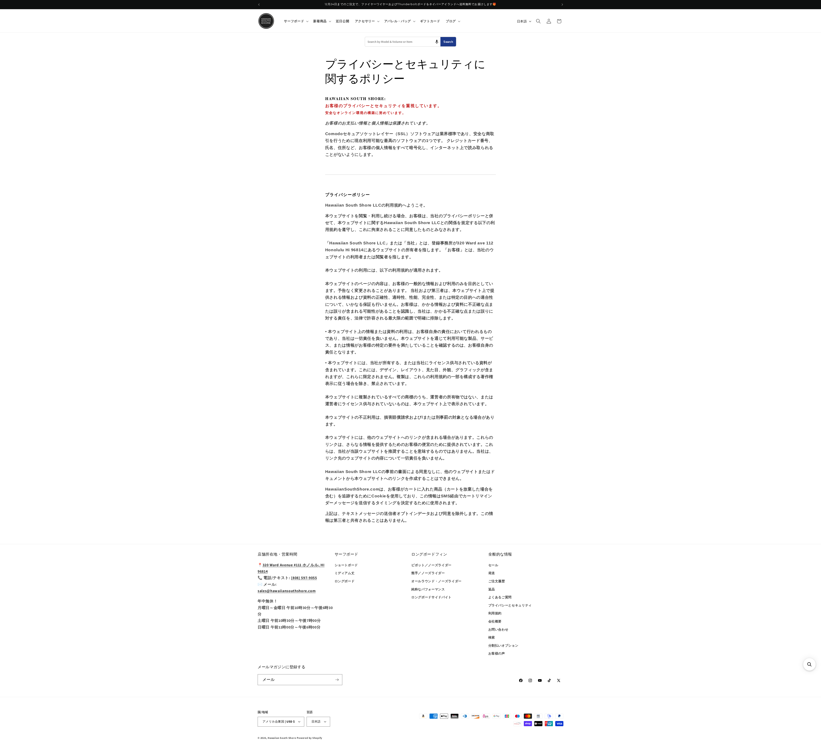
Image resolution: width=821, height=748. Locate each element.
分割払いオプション (503, 645)
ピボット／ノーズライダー (431, 565)
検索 (491, 637)
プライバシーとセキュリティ (510, 605)
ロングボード (345, 581)
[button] (295, 21)
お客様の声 (496, 653)
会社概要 (495, 621)
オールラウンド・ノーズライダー (436, 581)
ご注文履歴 (496, 581)
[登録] (337, 679)
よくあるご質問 (500, 597)
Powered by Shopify (309, 737)
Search (448, 41)
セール (493, 565)
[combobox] (402, 41)
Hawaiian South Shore (282, 737)
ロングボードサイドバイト (431, 597)
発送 (491, 573)
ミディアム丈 (345, 573)
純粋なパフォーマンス (428, 589)
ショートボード (346, 565)
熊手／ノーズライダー (428, 573)
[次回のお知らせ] (562, 4)
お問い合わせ (498, 629)
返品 (491, 589)
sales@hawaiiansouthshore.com (287, 590)
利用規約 (495, 613)
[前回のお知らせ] (259, 4)
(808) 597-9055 (304, 577)
